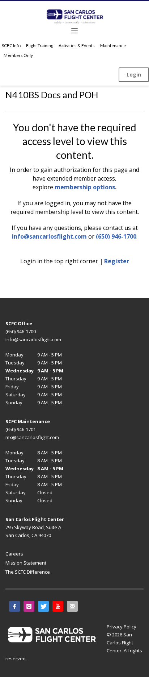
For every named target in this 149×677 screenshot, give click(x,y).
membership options (85, 187)
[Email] (72, 606)
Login (134, 74)
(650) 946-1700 (116, 236)
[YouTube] (57, 606)
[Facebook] (14, 606)
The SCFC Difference (27, 572)
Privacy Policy (121, 626)
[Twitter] (43, 606)
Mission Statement (25, 563)
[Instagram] (29, 606)
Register (116, 261)
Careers (14, 553)
